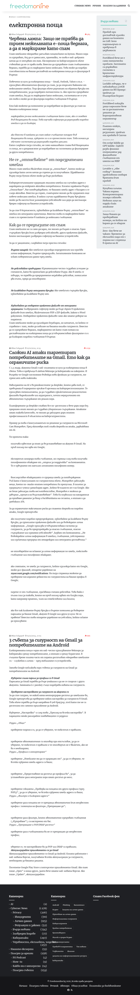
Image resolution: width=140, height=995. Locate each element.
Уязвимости (58, 951)
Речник (97, 5)
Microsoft (82, 423)
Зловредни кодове (24, 933)
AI (12, 904)
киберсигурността (54, 416)
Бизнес (55, 910)
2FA (22, 501)
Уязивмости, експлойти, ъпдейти (35, 942)
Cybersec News (83, 5)
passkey (39, 685)
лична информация (54, 551)
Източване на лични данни (64, 914)
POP (50, 846)
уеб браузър (58, 702)
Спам (12, 54)
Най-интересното (60, 942)
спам (70, 64)
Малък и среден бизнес (62, 937)
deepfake (58, 385)
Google (25, 374)
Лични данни (23, 921)
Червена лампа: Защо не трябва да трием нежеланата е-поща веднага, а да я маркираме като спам (48, 43)
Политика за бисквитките (105, 985)
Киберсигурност (59, 923)
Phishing (66, 905)
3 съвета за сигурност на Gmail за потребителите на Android (45, 642)
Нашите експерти (22, 949)
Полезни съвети (23, 970)
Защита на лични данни (72, 910)
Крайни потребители (62, 928)
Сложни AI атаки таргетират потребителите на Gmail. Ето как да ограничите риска (49, 357)
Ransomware (79, 905)
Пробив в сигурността (62, 947)
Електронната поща (20, 650)
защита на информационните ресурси (69, 956)
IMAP (60, 846)
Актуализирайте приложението (26, 853)
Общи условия (79, 985)
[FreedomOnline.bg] (29, 6)
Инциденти (23, 916)
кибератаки (57, 960)
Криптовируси (58, 933)
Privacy (17, 912)
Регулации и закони (27, 925)
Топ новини (81, 947)
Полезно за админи (114, 5)
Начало (13, 17)
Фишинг (71, 951)
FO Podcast (19, 957)
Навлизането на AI (19, 385)
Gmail (34, 367)
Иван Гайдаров (17, 34)
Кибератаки (20, 938)
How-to (17, 961)
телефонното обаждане (24, 462)
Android (35, 671)
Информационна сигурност (64, 919)
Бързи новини (21, 929)
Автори (64, 985)
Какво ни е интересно (27, 966)
